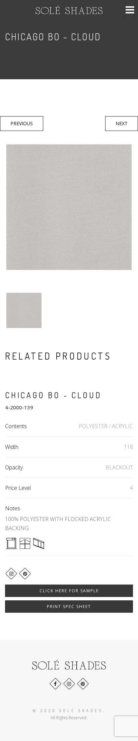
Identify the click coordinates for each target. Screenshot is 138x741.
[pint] (25, 573)
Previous (21, 123)
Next (122, 123)
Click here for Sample (69, 591)
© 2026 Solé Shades (68, 710)
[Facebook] (55, 684)
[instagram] (11, 573)
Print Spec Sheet (69, 606)
